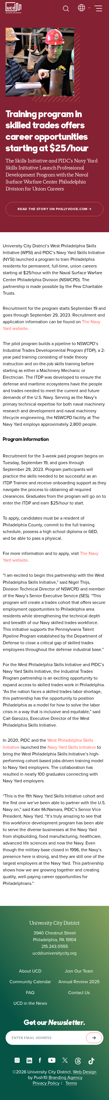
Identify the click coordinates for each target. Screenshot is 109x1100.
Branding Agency (65, 1077)
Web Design (84, 1072)
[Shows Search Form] (66, 8)
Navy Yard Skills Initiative (72, 747)
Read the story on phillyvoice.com (53, 208)
